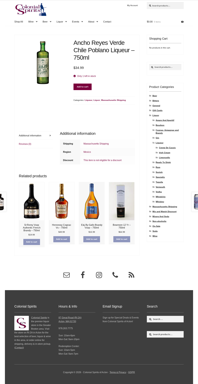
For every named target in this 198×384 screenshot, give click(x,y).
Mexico (87, 152)
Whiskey (160, 201)
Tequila (159, 182)
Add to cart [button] (31, 242)
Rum (158, 167)
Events (75, 21)
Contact (107, 21)
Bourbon (160, 125)
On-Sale (156, 226)
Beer (45, 21)
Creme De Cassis (167, 148)
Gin (157, 138)
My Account (132, 5)
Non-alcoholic (159, 221)
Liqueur (88, 100)
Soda (155, 231)
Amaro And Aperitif (165, 120)
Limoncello (164, 157)
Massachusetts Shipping (113, 100)
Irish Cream (164, 152)
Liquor (60, 21)
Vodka (159, 192)
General (156, 105)
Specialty (160, 177)
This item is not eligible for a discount (102, 160)
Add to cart (82, 86)
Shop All (18, 21)
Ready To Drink (163, 162)
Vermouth (160, 187)
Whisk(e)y (161, 197)
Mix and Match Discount (164, 211)
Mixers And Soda (160, 216)
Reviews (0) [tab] (25, 144)
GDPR (131, 372)
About (91, 21)
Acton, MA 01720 (67, 321)
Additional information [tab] (30, 135)
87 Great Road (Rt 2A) (70, 317)
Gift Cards (157, 110)
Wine (31, 21)
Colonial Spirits (39, 317)
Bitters (155, 101)
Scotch (159, 172)
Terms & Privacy (118, 372)
